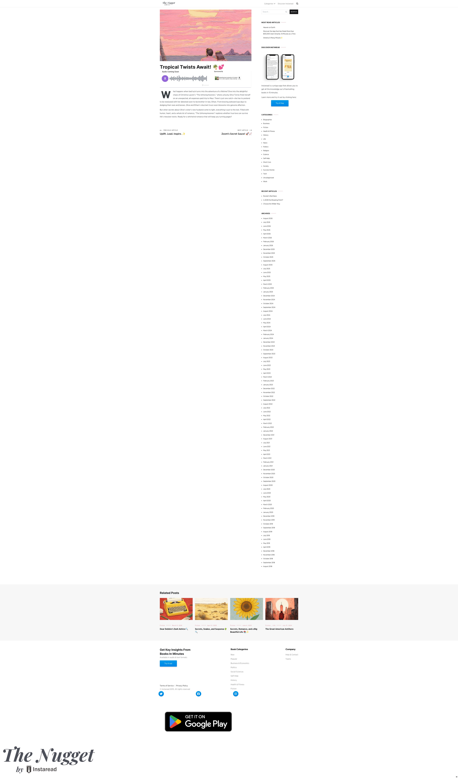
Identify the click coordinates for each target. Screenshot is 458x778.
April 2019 (266, 547)
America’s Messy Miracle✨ (273, 38)
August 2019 (267, 532)
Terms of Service (167, 686)
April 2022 (267, 419)
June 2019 (266, 539)
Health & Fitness (269, 131)
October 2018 (268, 559)
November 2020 (269, 474)
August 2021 (267, 439)
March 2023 (267, 377)
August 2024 (268, 311)
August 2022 (267, 404)
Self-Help (266, 158)
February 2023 (268, 381)
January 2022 (268, 431)
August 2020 (268, 485)
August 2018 (267, 566)
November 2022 (269, 392)
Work (265, 181)
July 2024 (266, 315)
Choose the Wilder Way (271, 204)
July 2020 (266, 489)
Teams (288, 659)
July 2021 (266, 443)
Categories (268, 4)
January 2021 (268, 466)
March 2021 (267, 458)
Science (266, 154)
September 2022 (269, 400)
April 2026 (267, 234)
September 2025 (269, 261)
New (232, 654)
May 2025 (266, 276)
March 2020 (267, 504)
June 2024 (267, 319)
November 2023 (269, 346)
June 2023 (267, 365)
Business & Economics (240, 663)
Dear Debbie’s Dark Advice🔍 (174, 629)
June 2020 (267, 493)
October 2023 (268, 350)
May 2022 (266, 416)
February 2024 (268, 334)
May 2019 (266, 543)
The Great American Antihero (279, 629)
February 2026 (268, 241)
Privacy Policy (182, 686)
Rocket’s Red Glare (270, 196)
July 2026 (266, 222)
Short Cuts (267, 162)
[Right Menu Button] (456, 777)
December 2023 (269, 342)
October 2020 (268, 477)
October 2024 (268, 303)
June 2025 (267, 272)
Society (266, 166)
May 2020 (266, 497)
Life (264, 139)
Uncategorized (268, 178)
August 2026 (268, 218)
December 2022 (269, 388)
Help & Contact (292, 654)
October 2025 (268, 257)
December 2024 (269, 296)
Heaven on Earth (269, 27)
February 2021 (268, 462)
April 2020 (267, 501)
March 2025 (267, 284)
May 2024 (266, 323)
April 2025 (267, 280)
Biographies (267, 120)
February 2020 (268, 508)
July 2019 (266, 535)
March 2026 (267, 238)
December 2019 (268, 516)
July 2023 (266, 361)
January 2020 (268, 512)
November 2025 (269, 253)
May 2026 (266, 230)
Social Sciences (237, 672)
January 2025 (268, 292)
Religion (266, 150)
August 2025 (267, 265)
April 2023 (267, 373)
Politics (265, 147)
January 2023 (268, 385)
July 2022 (266, 408)
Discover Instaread (285, 4)
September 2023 (269, 354)
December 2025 (269, 249)
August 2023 (267, 357)
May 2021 (266, 450)
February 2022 (268, 427)
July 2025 (266, 269)
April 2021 (266, 454)
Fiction (265, 127)
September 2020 (269, 481)
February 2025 (268, 288)
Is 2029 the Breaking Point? (273, 200)
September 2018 (269, 562)
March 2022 (267, 423)
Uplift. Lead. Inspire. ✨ (172, 132)
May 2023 (266, 369)
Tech (265, 174)
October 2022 (268, 396)
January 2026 (268, 245)
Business (266, 123)
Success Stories (268, 170)
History (265, 135)
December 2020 (269, 470)
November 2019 (269, 520)
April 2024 (267, 327)
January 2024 (268, 338)
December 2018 (268, 551)
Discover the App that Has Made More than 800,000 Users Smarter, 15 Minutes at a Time (279, 32)
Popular (234, 659)
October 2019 (268, 524)
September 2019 (269, 528)
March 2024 (267, 330)
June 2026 (267, 226)
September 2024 (269, 307)
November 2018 (269, 555)
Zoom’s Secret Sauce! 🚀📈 (236, 132)
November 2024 (269, 299)
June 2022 (267, 412)
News (265, 143)
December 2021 (268, 435)
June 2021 (266, 446)
